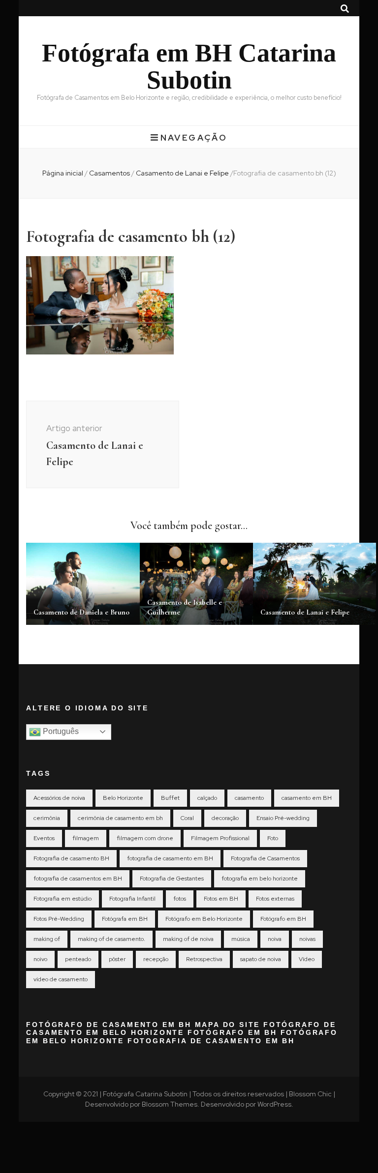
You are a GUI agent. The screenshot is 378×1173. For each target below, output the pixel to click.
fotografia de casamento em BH (170, 858)
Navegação (193, 137)
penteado (78, 959)
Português (60, 731)
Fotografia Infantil (132, 899)
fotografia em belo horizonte (259, 878)
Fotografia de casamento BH (71, 858)
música (240, 939)
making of (46, 939)
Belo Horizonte (123, 798)
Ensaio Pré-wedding (283, 818)
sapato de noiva (260, 959)
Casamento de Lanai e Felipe (304, 612)
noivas (307, 939)
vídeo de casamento (60, 979)
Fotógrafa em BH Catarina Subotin (189, 66)
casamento (249, 798)
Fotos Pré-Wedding (58, 919)
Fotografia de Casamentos (265, 858)
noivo (40, 959)
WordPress (274, 1104)
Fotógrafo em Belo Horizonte (204, 919)
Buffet (170, 798)
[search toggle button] (345, 8)
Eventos (44, 838)
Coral (187, 818)
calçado (207, 798)
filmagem (85, 838)
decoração (225, 818)
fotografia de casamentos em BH (77, 878)
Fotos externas (275, 899)
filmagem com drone (145, 838)
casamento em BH (307, 798)
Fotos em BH (221, 899)
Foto (272, 838)
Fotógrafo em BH (283, 919)
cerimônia (46, 818)
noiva (275, 939)
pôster (117, 959)
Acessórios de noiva (59, 798)
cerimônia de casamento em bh (120, 818)
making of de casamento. (111, 939)
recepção (155, 959)
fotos (179, 899)
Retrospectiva (204, 959)
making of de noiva (188, 939)
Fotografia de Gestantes (172, 878)
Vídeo (307, 959)
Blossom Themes (169, 1104)
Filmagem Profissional (220, 838)
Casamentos (109, 173)
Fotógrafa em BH (125, 919)
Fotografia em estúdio (62, 899)
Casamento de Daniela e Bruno (81, 612)
